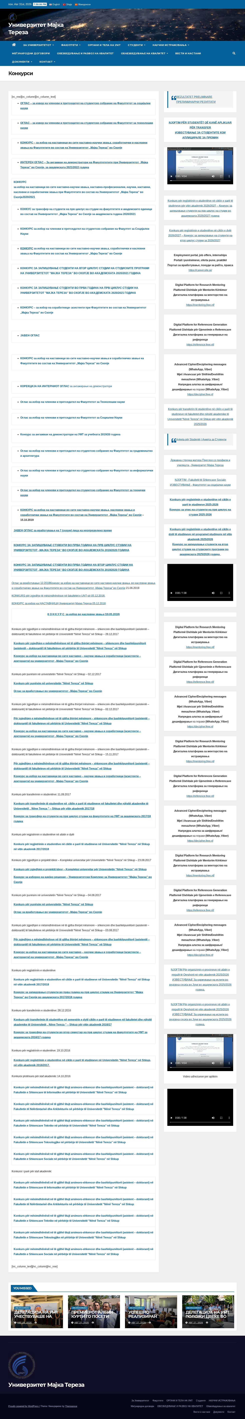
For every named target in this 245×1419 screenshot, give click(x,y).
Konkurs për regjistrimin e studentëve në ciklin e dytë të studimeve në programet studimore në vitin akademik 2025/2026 (200, 534)
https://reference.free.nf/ (200, 344)
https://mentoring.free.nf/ (200, 304)
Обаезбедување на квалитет (143, 53)
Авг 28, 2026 (24, 1323)
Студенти (136, 45)
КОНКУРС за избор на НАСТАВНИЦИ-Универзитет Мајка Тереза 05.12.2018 (59, 603)
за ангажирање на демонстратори (66, 386)
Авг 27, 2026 (81, 1323)
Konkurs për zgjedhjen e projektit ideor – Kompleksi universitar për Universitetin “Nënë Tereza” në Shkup (80, 869)
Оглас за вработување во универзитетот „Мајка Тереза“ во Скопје (58, 691)
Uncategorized (22, 1308)
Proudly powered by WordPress (23, 1406)
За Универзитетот (37, 45)
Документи (21, 61)
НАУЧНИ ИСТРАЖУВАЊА (170, 45)
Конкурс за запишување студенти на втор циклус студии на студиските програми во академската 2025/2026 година (200, 549)
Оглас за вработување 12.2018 (31, 583)
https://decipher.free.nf (200, 394)
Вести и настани (188, 53)
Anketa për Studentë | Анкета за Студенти (201, 439)
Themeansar (71, 1406)
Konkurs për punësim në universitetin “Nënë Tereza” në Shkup (53, 683)
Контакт (46, 61)
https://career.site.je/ (200, 270)
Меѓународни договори (31, 53)
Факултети (70, 45)
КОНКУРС (26, 248)
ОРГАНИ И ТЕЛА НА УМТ (104, 45)
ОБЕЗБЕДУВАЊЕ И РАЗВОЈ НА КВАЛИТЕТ (85, 53)
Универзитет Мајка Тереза (46, 1384)
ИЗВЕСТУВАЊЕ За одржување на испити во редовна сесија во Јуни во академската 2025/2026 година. (200, 984)
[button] (234, 53)
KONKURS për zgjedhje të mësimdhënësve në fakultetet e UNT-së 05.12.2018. (58, 595)
